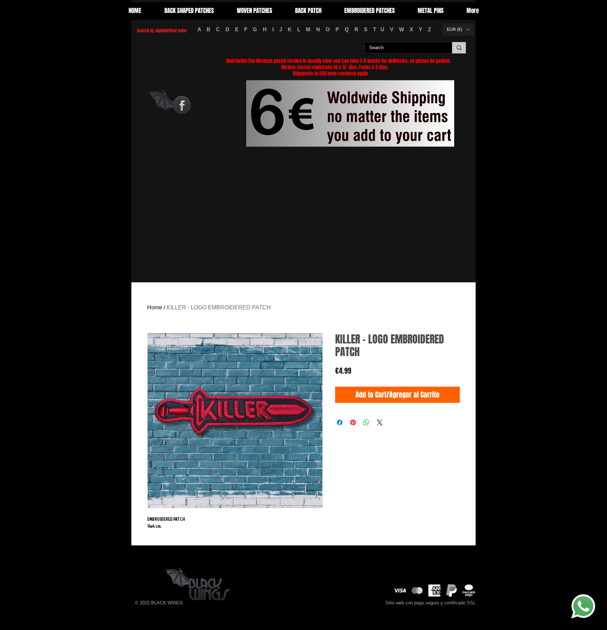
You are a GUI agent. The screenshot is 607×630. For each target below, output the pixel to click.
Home (154, 307)
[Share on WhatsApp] (366, 422)
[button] (458, 29)
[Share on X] (380, 422)
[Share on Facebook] (339, 422)
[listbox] (458, 29)
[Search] (459, 47)
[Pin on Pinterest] (353, 422)
